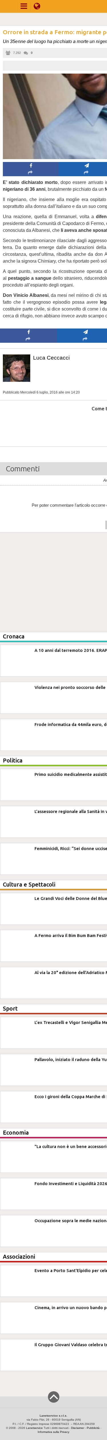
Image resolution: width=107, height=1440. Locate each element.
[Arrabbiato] (28, 426)
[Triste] (85, 426)
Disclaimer (77, 1427)
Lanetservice (34, 1427)
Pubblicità (93, 1427)
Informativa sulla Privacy (53, 1431)
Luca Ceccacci (51, 358)
